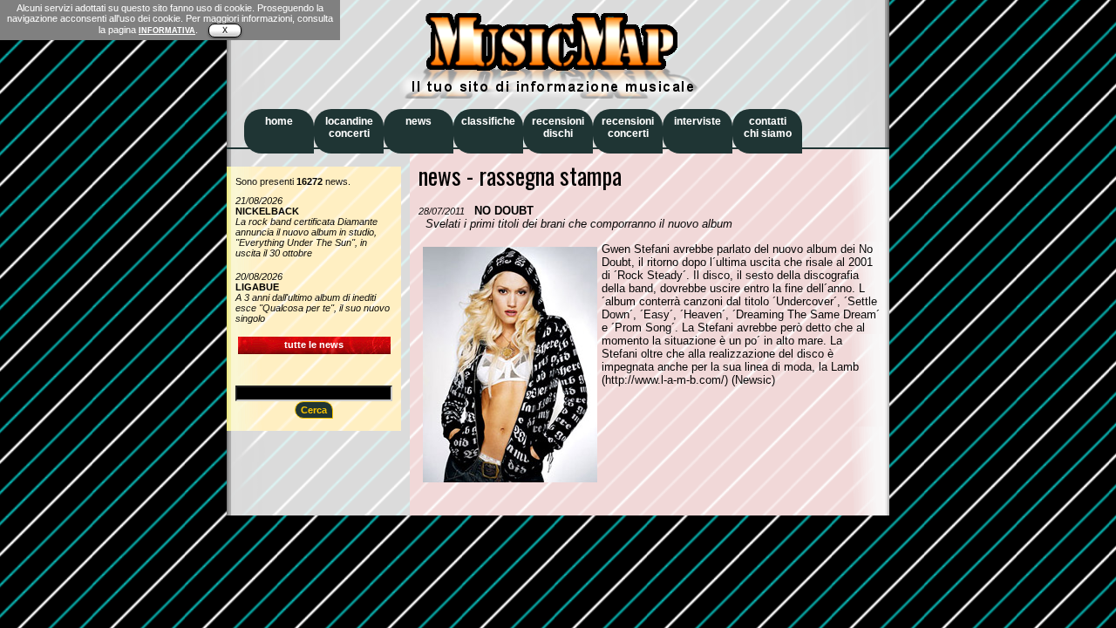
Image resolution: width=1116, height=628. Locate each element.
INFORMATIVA (167, 30)
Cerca (314, 410)
